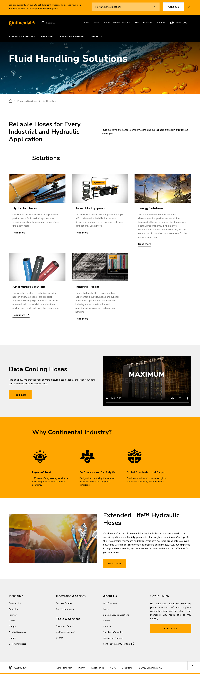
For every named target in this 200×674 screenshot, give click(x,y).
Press (96, 22)
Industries (47, 36)
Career (85, 22)
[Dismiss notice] (189, 7)
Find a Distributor (143, 22)
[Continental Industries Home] (21, 23)
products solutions (27, 101)
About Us (96, 36)
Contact (161, 22)
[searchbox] (58, 23)
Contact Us (170, 628)
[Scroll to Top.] (192, 665)
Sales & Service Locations (117, 22)
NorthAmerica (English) (108, 7)
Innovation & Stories (72, 36)
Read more (20, 395)
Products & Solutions (22, 36)
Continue (173, 7)
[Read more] (37, 188)
